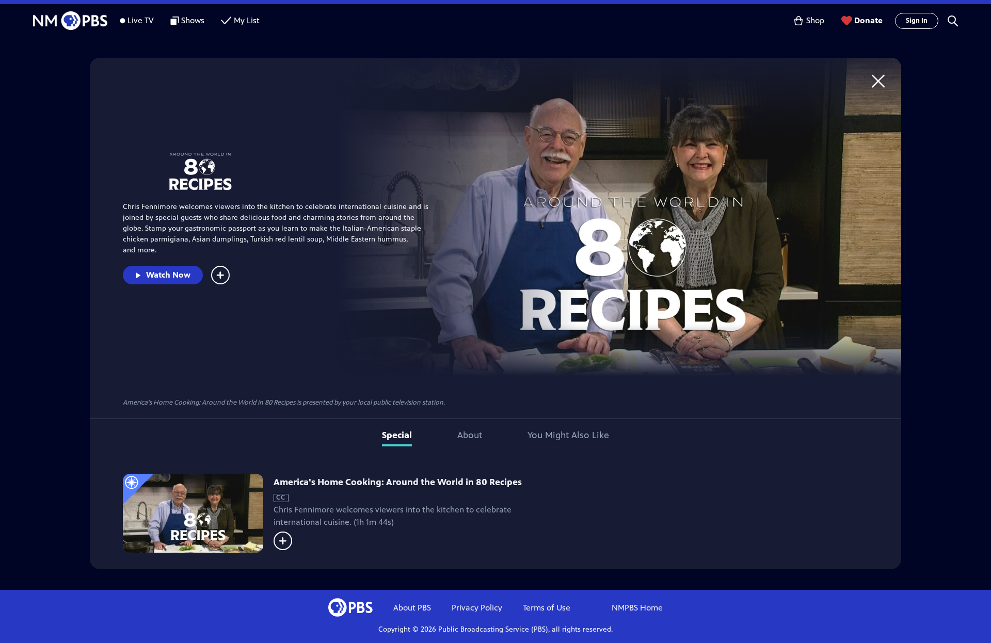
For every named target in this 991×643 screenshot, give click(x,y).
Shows (192, 20)
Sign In (917, 21)
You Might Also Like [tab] (568, 435)
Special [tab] (397, 435)
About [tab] (469, 435)
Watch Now (168, 275)
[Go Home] (878, 80)
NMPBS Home (637, 608)
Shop (815, 20)
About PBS (412, 608)
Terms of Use (546, 608)
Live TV (140, 20)
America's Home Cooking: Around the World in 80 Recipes (398, 482)
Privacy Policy (477, 608)
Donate (868, 20)
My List (247, 20)
